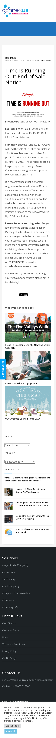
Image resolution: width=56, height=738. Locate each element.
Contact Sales (2, 369)
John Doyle (10, 57)
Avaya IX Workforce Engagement (21, 383)
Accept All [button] (10, 731)
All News (41, 61)
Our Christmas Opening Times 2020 (22, 418)
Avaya (48, 61)
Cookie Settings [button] (13, 725)
